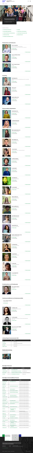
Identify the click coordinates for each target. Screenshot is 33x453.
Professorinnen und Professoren (7, 29)
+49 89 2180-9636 (15, 162)
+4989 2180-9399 (15, 330)
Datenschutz (6, 451)
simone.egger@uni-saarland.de (14, 390)
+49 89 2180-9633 (15, 114)
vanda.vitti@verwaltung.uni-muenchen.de (14, 422)
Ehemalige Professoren (20, 34)
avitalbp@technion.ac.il (13, 381)
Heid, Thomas (4, 393)
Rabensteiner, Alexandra (5, 406)
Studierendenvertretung (6, 34)
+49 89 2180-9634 (15, 257)
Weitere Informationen (28, 61)
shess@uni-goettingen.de (13, 395)
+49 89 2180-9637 (15, 100)
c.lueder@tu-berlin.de (13, 400)
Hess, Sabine (4, 395)
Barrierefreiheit (12, 451)
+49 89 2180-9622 (15, 82)
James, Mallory (4, 343)
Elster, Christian (4, 392)
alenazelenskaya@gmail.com (14, 427)
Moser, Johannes (4, 372)
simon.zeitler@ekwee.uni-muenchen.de (13, 425)
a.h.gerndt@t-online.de (14, 369)
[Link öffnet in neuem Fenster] (12, 437)
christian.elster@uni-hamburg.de (14, 392)
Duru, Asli (4, 387)
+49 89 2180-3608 (15, 171)
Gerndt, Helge (4, 369)
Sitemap (3, 451)
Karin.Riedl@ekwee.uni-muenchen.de (13, 409)
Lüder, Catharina (4, 400)
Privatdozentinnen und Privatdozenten (21, 31)
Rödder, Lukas (4, 413)
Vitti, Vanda (4, 421)
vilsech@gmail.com (13, 416)
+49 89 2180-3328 (15, 49)
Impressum (9, 451)
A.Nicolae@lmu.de (13, 403)
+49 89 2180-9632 (15, 133)
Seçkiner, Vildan (4, 416)
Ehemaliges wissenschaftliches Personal (8, 36)
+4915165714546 (15, 311)
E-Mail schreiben (14, 48)
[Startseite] (3, 435)
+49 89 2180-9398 (15, 181)
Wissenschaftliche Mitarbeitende (7, 31)
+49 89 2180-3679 (15, 152)
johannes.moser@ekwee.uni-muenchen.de (17, 372)
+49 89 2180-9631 (15, 58)
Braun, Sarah (4, 384)
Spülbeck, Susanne (5, 346)
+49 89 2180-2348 (15, 91)
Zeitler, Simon (4, 425)
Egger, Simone (4, 390)
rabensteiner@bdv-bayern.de (14, 406)
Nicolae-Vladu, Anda (5, 403)
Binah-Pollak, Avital (5, 381)
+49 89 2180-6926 (15, 200)
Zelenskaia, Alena (4, 427)
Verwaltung (18, 29)
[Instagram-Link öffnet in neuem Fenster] (20, 435)
